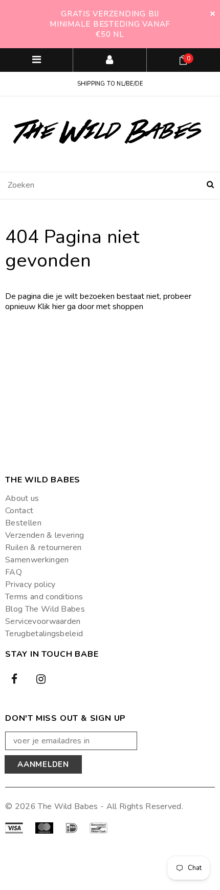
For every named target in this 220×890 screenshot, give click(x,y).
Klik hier (52, 306)
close (212, 13)
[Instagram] (41, 679)
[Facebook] (14, 679)
